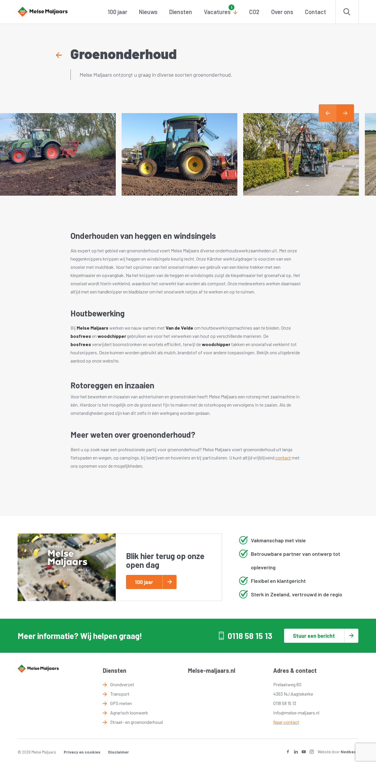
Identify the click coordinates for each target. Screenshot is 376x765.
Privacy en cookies (82, 751)
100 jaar (117, 11)
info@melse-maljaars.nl (296, 712)
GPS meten (121, 703)
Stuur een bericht (314, 636)
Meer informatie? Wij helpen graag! (80, 636)
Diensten (180, 11)
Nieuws (148, 11)
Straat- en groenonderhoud (136, 722)
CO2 (254, 11)
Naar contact (286, 722)
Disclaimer (118, 751)
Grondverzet (122, 684)
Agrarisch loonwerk (129, 712)
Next (345, 113)
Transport (120, 694)
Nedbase (349, 751)
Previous (327, 113)
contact (283, 457)
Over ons (282, 11)
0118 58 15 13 (250, 636)
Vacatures (217, 11)
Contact (315, 11)
